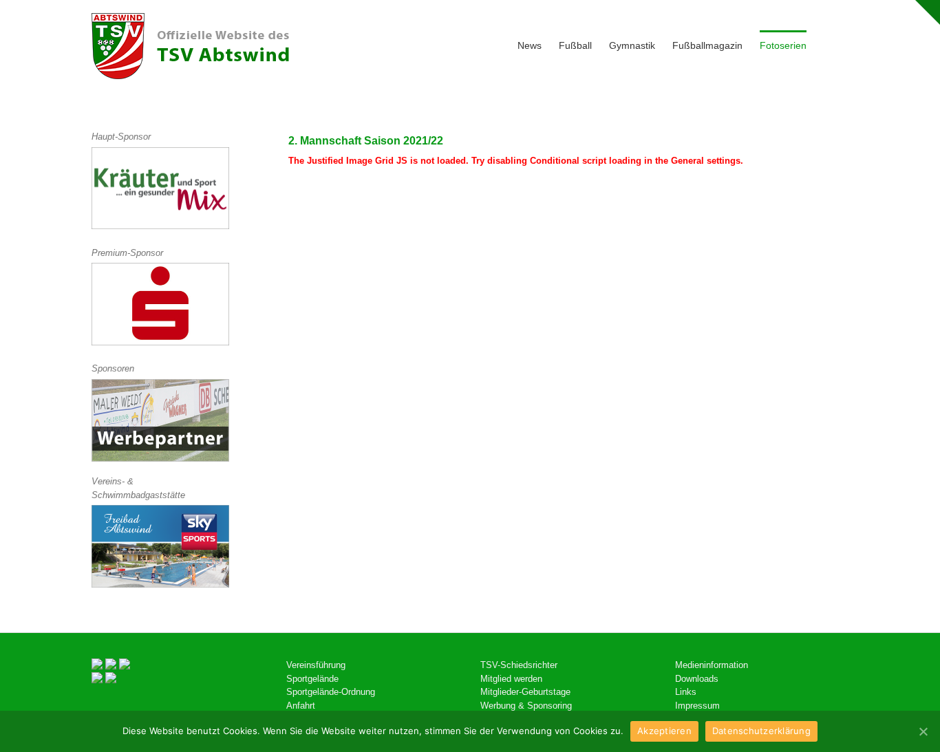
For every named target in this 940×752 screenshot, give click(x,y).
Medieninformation (711, 665)
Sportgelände (312, 679)
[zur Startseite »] (190, 46)
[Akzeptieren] (923, 731)
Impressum (697, 705)
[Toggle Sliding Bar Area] (927, 12)
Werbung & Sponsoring (526, 705)
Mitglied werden (511, 679)
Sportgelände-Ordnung (330, 692)
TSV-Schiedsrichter (518, 665)
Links (685, 692)
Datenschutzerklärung (761, 730)
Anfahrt (300, 705)
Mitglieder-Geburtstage (525, 692)
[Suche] (827, 44)
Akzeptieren (664, 730)
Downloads (696, 679)
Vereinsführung (315, 665)
